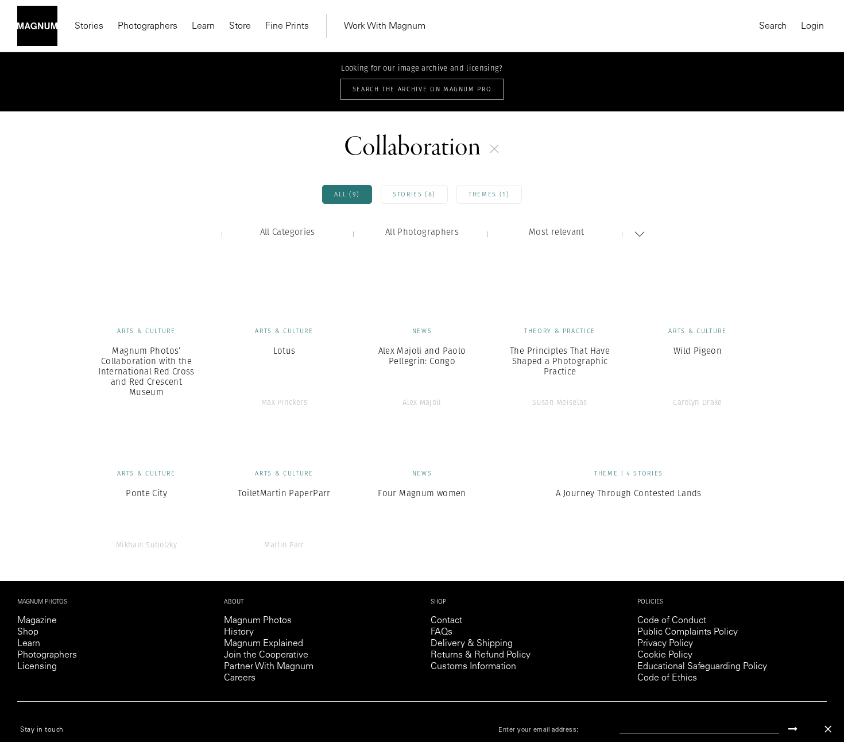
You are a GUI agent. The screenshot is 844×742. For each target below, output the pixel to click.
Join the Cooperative (266, 655)
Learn (203, 26)
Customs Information (473, 666)
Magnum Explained (263, 643)
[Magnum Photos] (37, 26)
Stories (89, 26)
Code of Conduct (671, 620)
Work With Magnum (384, 26)
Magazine (37, 620)
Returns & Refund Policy (481, 655)
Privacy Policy (665, 643)
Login (812, 26)
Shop (27, 632)
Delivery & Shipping (472, 643)
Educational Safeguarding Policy (702, 666)
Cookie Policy (664, 655)
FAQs (441, 632)
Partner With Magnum (268, 666)
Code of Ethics (667, 678)
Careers (239, 678)
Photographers (147, 26)
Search (773, 26)
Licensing (37, 666)
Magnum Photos (258, 620)
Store (240, 26)
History (239, 632)
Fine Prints (287, 26)
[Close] (828, 729)
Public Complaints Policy (687, 632)
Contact (446, 620)
